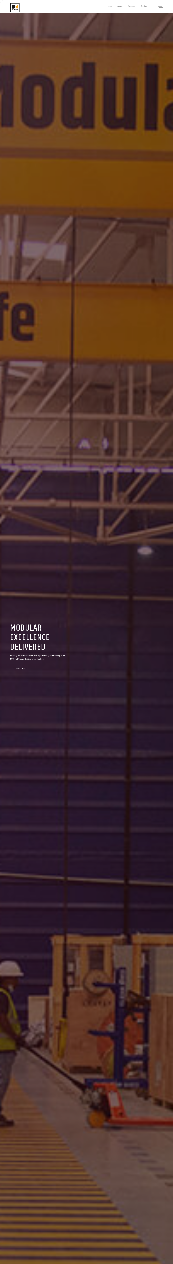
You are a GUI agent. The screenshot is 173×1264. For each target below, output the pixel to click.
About (119, 6)
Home (109, 6)
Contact (144, 6)
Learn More (20, 669)
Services (131, 6)
